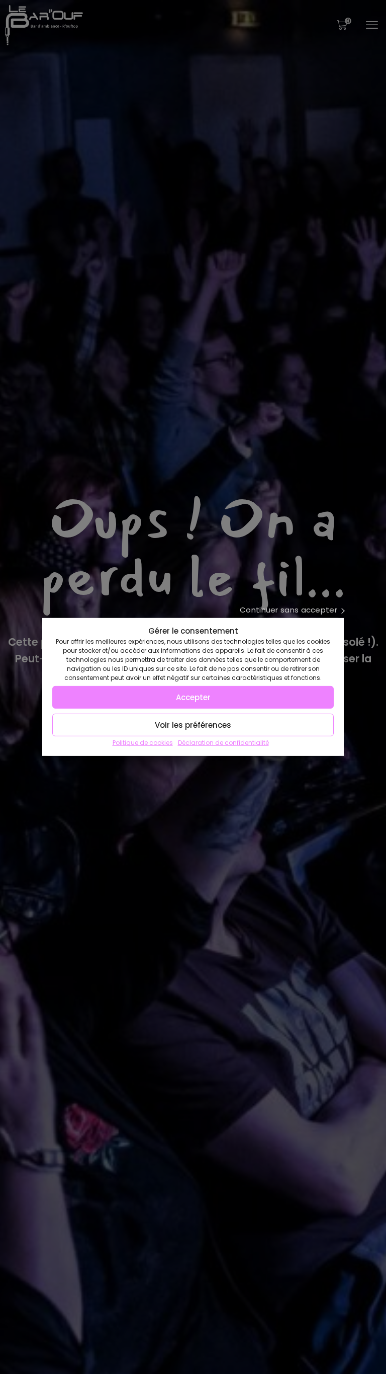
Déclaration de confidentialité (223, 742)
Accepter (193, 697)
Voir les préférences (193, 725)
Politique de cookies (143, 742)
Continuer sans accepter (288, 610)
